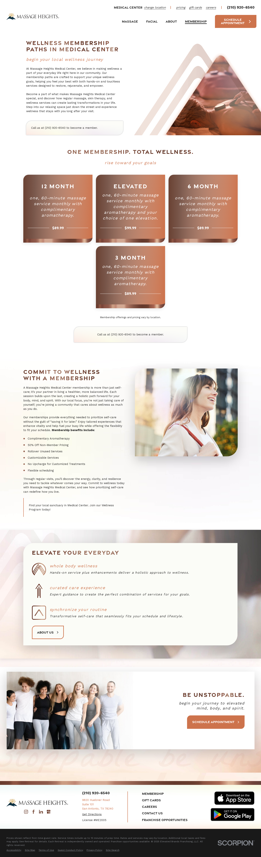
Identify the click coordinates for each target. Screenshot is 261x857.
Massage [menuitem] (130, 21)
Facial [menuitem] (152, 21)
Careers (149, 807)
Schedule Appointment (233, 21)
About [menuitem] (171, 21)
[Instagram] (26, 813)
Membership (153, 794)
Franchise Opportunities (165, 820)
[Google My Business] (49, 813)
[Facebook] (34, 813)
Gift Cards (151, 800)
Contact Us (152, 813)
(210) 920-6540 (241, 7)
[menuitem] (13, 850)
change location (155, 7)
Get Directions (92, 814)
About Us (45, 632)
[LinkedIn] (41, 813)
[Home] (32, 16)
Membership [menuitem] (196, 21)
